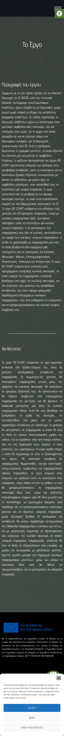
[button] (59, 13)
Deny (32, 717)
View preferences (32, 727)
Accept (32, 707)
